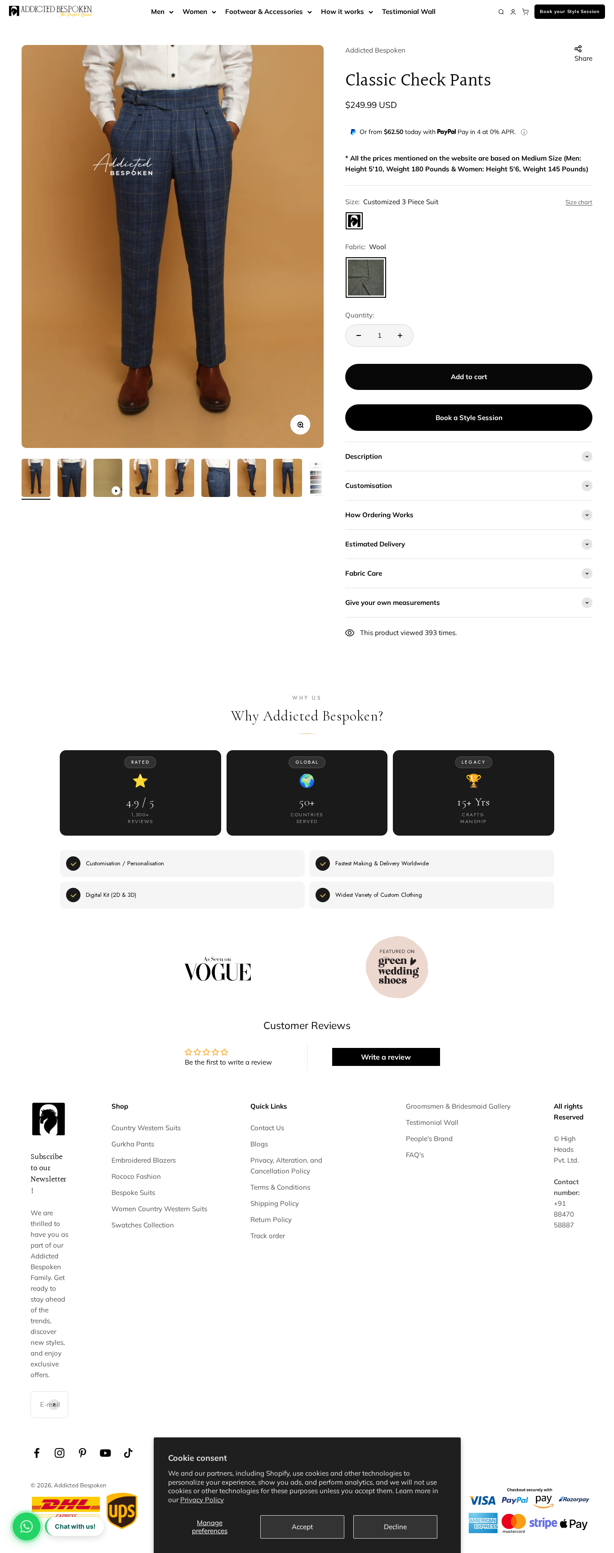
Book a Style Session (469, 417)
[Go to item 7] (251, 479)
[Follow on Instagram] (59, 1453)
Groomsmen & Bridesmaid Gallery (458, 1106)
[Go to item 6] (215, 479)
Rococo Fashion (136, 1176)
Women (194, 11)
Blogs (259, 1144)
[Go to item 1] (36, 479)
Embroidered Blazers (143, 1160)
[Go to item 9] (323, 481)
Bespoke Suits (133, 1192)
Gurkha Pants (132, 1144)
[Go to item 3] (107, 479)
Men (158, 11)
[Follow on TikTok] (128, 1453)
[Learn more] (524, 132)
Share (583, 58)
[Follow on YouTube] (105, 1453)
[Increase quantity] (400, 335)
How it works (342, 11)
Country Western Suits (146, 1127)
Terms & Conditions (280, 1187)
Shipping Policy (274, 1203)
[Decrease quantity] (359, 335)
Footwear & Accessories (264, 11)
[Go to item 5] (179, 479)
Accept (302, 1526)
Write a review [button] (386, 1056)
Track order (267, 1235)
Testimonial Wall (409, 11)
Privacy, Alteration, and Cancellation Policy (286, 1165)
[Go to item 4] (143, 479)
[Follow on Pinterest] (82, 1453)
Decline (395, 1526)
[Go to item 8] (287, 479)
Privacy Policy (202, 1499)
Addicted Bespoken (375, 50)
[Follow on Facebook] (37, 1453)
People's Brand (429, 1138)
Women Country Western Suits (159, 1208)
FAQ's (415, 1154)
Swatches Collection (142, 1225)
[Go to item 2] (72, 479)
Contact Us (267, 1127)
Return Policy (271, 1219)
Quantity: (359, 315)
